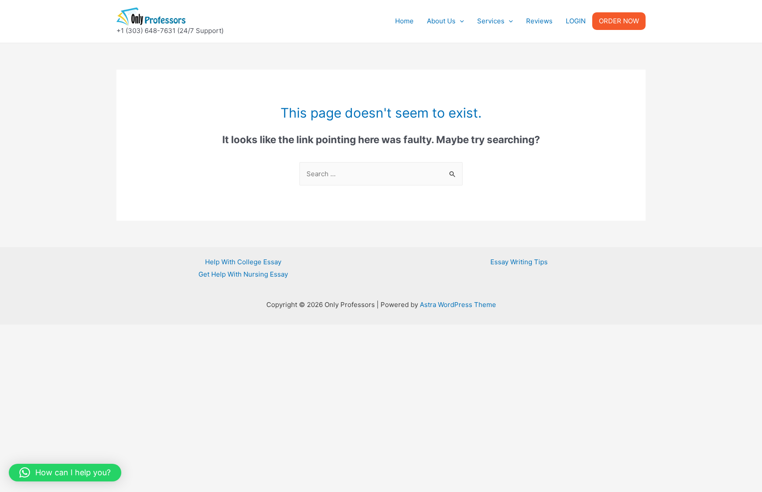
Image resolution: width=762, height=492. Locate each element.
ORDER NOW (619, 21)
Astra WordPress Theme (458, 304)
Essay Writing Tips (519, 262)
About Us (441, 21)
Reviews (539, 21)
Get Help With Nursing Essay (243, 274)
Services (490, 21)
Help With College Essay (243, 262)
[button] (65, 472)
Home (404, 21)
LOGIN (576, 21)
